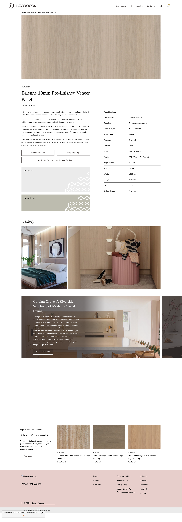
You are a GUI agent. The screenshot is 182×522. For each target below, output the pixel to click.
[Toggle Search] (161, 6)
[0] (167, 5)
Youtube (143, 493)
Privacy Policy (122, 485)
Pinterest (143, 489)
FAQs (95, 476)
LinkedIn (143, 476)
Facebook (144, 485)
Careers (96, 480)
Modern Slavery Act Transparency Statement (126, 490)
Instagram (143, 480)
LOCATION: (25, 503)
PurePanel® (25, 12)
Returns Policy (122, 480)
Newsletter (97, 485)
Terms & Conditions (124, 476)
